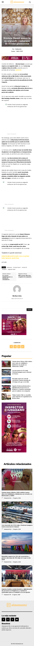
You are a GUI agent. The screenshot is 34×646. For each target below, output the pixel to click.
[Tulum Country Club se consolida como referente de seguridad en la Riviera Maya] (6, 396)
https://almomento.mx (17, 298)
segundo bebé (11, 269)
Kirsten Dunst (17, 267)
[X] (15, 346)
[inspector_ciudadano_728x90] (17, 59)
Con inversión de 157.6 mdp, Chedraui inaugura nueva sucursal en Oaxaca (21, 372)
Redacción (18, 49)
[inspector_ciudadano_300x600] (14, 452)
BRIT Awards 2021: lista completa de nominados (24, 276)
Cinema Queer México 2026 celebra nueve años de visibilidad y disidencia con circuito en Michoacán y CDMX (22, 364)
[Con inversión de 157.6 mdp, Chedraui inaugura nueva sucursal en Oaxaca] (6, 372)
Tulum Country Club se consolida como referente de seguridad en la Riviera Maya (22, 396)
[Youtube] (17, 619)
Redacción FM (7, 594)
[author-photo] (3, 498)
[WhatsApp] (22, 346)
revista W (18, 70)
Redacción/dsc (7, 498)
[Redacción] (17, 289)
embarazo (9, 267)
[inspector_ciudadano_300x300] (14, 334)
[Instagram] (8, 619)
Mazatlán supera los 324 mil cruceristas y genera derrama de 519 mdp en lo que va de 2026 (21, 380)
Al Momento (9, 32)
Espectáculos (22, 32)
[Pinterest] (19, 346)
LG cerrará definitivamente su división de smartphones (7, 277)
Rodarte (4, 269)
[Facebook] (11, 346)
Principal (17, 34)
